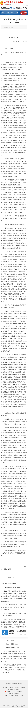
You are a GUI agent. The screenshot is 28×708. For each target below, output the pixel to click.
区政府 (6, 8)
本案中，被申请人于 (10, 466)
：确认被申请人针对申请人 (18, 73)
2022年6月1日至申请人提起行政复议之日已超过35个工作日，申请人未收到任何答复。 (13, 218)
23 (11, 577)
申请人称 (7, 84)
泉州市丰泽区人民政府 (13, 566)
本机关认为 (8, 419)
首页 (2, 8)
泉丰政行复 (16, 41)
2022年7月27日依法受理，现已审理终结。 (12, 69)
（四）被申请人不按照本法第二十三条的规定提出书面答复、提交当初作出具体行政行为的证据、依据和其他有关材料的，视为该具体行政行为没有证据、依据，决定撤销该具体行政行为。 (13, 656)
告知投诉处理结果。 (16, 248)
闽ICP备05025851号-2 (14, 693)
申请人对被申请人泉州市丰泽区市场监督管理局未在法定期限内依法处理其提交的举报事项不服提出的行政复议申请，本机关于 (13, 65)
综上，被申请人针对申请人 (12, 530)
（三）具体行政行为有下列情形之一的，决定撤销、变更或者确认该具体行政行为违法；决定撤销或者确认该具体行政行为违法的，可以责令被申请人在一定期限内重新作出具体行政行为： (13, 624)
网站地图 (23, 687)
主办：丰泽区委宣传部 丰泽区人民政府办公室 (14, 706)
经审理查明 (8, 311)
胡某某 (11, 48)
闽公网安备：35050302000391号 (14, 691)
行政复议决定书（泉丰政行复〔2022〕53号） (14, 21)
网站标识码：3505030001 (14, 689)
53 (25, 41)
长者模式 (23, 13)
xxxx (7, 240)
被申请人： (8, 52)
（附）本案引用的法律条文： (9, 583)
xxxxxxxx (8, 248)
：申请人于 (14, 311)
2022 (22, 41)
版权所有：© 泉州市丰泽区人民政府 (14, 695)
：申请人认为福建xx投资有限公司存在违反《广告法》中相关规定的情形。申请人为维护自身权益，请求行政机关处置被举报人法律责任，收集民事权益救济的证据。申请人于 (13, 89)
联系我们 (17, 687)
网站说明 (5, 687)
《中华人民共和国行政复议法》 (13, 587)
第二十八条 (8, 591)
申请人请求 (8, 73)
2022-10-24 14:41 (8, 27)
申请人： (7, 48)
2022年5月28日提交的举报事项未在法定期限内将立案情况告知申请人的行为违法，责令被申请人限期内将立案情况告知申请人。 (14, 78)
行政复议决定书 (13, 37)
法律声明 (11, 687)
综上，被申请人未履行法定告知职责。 (15, 224)
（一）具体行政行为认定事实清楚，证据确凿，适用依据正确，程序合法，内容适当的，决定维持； (13, 607)
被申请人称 (8, 228)
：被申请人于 (14, 228)
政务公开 (12, 8)
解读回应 (19, 8)
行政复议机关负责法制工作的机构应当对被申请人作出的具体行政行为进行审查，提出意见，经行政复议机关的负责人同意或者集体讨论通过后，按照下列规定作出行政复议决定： (14, 596)
